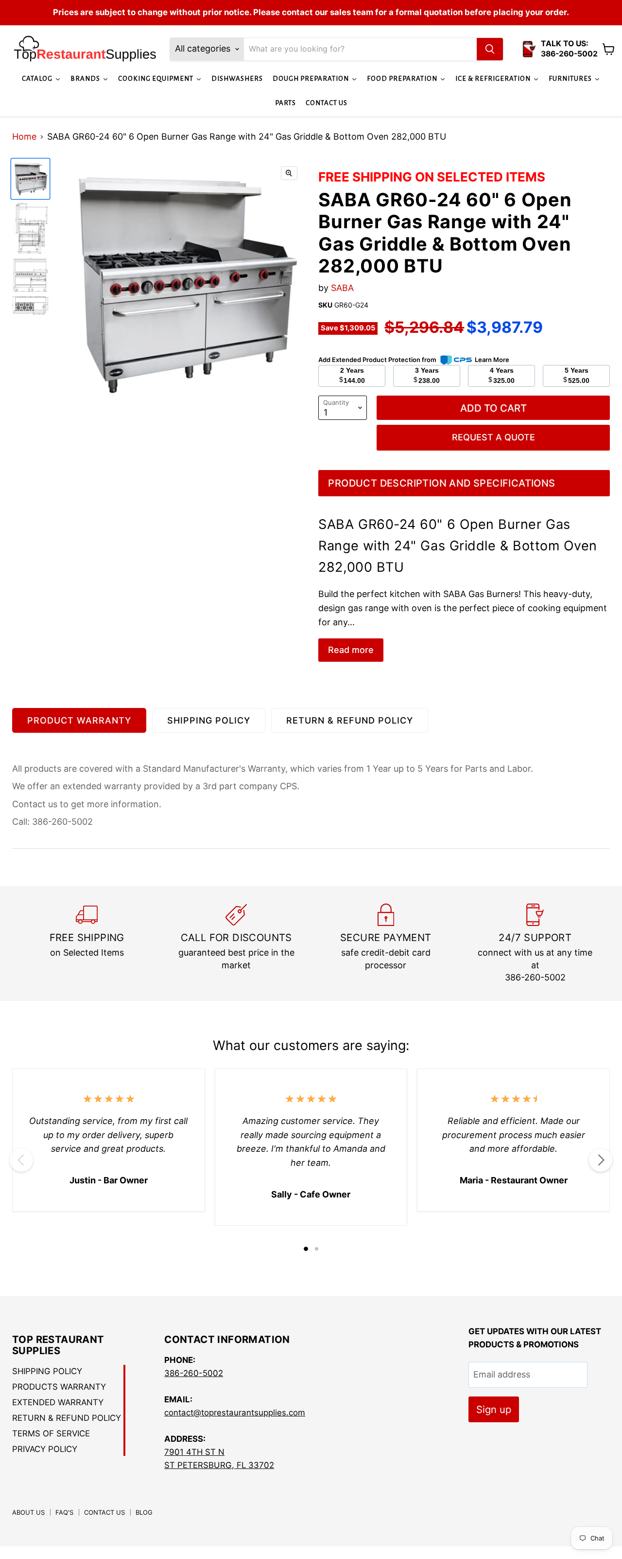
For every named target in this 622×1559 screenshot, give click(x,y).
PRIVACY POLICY (44, 1449)
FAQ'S (64, 1512)
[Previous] (21, 1160)
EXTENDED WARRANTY (58, 1402)
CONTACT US (104, 1512)
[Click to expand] (289, 173)
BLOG (144, 1512)
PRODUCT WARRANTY (79, 720)
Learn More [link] (492, 359)
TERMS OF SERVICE (51, 1433)
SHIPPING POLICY (208, 720)
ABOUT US (28, 1512)
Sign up (493, 1409)
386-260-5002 (193, 1373)
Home (24, 137)
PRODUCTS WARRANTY (59, 1387)
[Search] (490, 49)
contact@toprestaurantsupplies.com (234, 1412)
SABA (342, 288)
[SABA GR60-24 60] (30, 179)
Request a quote (493, 437)
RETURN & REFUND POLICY (349, 720)
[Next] (600, 1160)
